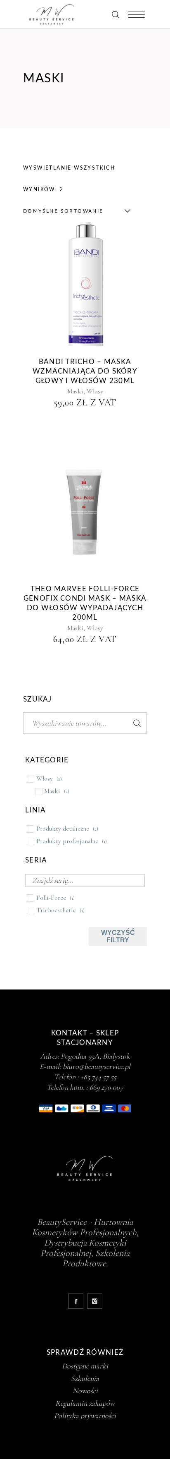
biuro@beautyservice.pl (96, 1066)
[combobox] (74, 211)
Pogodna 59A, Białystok (95, 1056)
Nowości (85, 1390)
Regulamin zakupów (85, 1403)
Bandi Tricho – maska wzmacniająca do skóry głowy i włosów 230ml (85, 371)
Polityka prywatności (85, 1415)
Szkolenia (85, 1378)
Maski (75, 391)
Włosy (95, 391)
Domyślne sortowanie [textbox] (63, 210)
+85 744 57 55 (98, 1076)
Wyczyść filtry (118, 936)
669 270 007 (106, 1087)
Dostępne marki (85, 1365)
